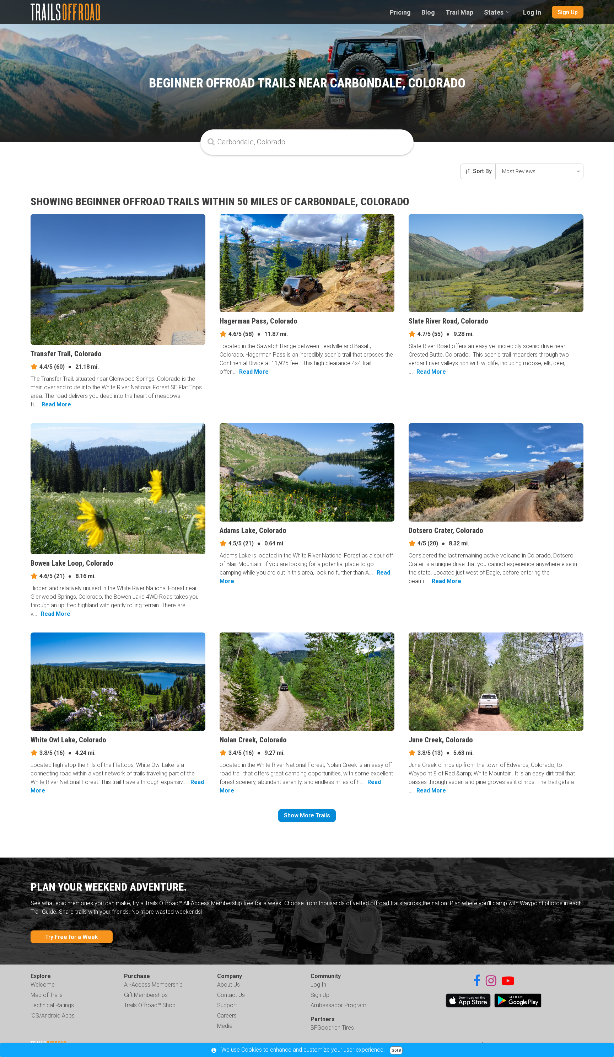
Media (224, 1026)
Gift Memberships (146, 995)
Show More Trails (307, 815)
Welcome (43, 984)
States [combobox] (493, 12)
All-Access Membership (153, 984)
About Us (228, 984)
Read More (56, 404)
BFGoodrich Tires (332, 1027)
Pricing (400, 12)
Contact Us (231, 995)
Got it (396, 1050)
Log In (532, 12)
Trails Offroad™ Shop (150, 1005)
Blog (428, 12)
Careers (227, 1015)
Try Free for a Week (71, 937)
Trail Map (459, 12)
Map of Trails (47, 995)
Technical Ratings (52, 1005)
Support (227, 1005)
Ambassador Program (338, 1005)
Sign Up (568, 12)
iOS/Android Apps (53, 1015)
